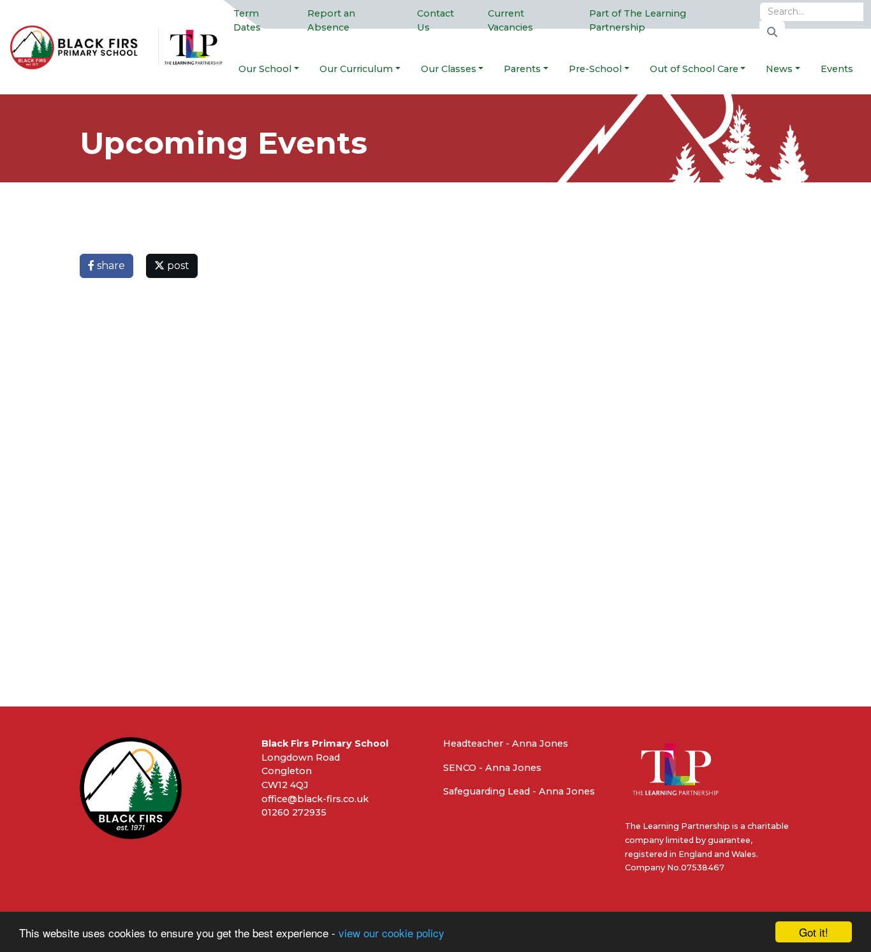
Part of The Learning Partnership (637, 20)
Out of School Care (694, 69)
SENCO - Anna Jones (492, 767)
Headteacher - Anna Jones (505, 743)
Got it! (813, 932)
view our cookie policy (391, 933)
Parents (522, 69)
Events (837, 69)
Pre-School (595, 69)
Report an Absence (331, 20)
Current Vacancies (510, 20)
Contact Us (435, 20)
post (177, 266)
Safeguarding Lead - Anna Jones (519, 791)
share (109, 266)
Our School (264, 69)
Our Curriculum (356, 69)
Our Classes (448, 69)
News (779, 69)
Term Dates (247, 20)
